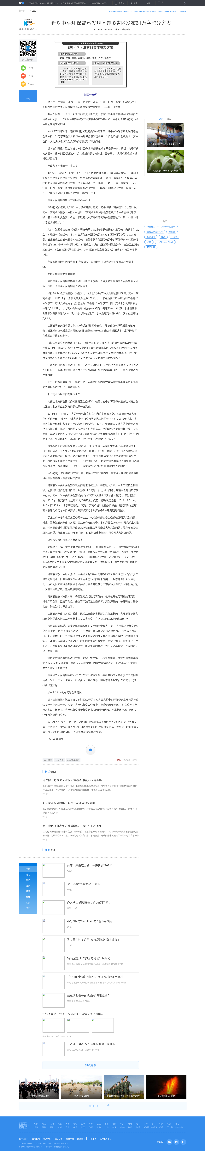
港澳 (106, 1123)
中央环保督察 (73, 760)
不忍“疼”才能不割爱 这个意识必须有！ (91, 921)
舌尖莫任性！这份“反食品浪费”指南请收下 (93, 940)
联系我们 (47, 1138)
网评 (28, 891)
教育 (153, 1123)
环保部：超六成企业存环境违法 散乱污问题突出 (72, 780)
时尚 (83, 1127)
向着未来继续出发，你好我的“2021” (89, 865)
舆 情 (138, 1127)
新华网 (22, 10)
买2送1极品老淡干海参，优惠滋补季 (172, 11)
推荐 (28, 868)
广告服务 (92, 1138)
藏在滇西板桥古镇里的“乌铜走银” (88, 995)
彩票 (67, 1127)
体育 (91, 1127)
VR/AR (146, 1127)
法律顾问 (81, 1138)
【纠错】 (119, 760)
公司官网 (36, 1138)
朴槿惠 (172, 231)
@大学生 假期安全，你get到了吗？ (89, 902)
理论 (75, 1123)
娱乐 (75, 1127)
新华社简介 (24, 1138)
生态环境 (48, 760)
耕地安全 (59, 760)
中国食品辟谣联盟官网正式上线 (120, 11)
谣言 (149, 242)
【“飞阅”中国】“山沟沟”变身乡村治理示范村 (95, 977)
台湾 (114, 1123)
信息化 (123, 1127)
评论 (28, 98)
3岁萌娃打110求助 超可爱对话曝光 (88, 958)
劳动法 (174, 236)
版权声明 (70, 1138)
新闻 (28, 874)
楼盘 (163, 236)
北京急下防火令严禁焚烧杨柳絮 (80, 3)
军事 (91, 1123)
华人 (122, 1123)
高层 (60, 1123)
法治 (28, 908)
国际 (28, 885)
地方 (44, 1123)
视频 (60, 1127)
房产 (146, 1123)
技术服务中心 (106, 1138)
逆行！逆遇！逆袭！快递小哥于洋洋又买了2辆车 (73, 1014)
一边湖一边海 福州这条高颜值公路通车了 (92, 1044)
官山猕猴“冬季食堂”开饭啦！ (85, 884)
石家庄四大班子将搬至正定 (51, 3)
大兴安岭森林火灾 (155, 231)
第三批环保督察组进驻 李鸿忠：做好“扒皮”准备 (72, 826)
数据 (130, 1127)
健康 (114, 1127)
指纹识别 (151, 236)
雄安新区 (151, 226)
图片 (28, 896)
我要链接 (58, 1138)
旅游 (106, 1127)
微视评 (154, 1127)
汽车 (138, 1123)
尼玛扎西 (151, 247)
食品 (99, 1127)
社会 (28, 902)
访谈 (99, 1123)
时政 (36, 1123)
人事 (67, 1123)
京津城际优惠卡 (168, 226)
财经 (28, 880)
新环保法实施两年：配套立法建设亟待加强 (69, 803)
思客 (36, 1127)
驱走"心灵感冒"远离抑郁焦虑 (145, 11)
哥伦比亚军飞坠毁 (165, 242)
